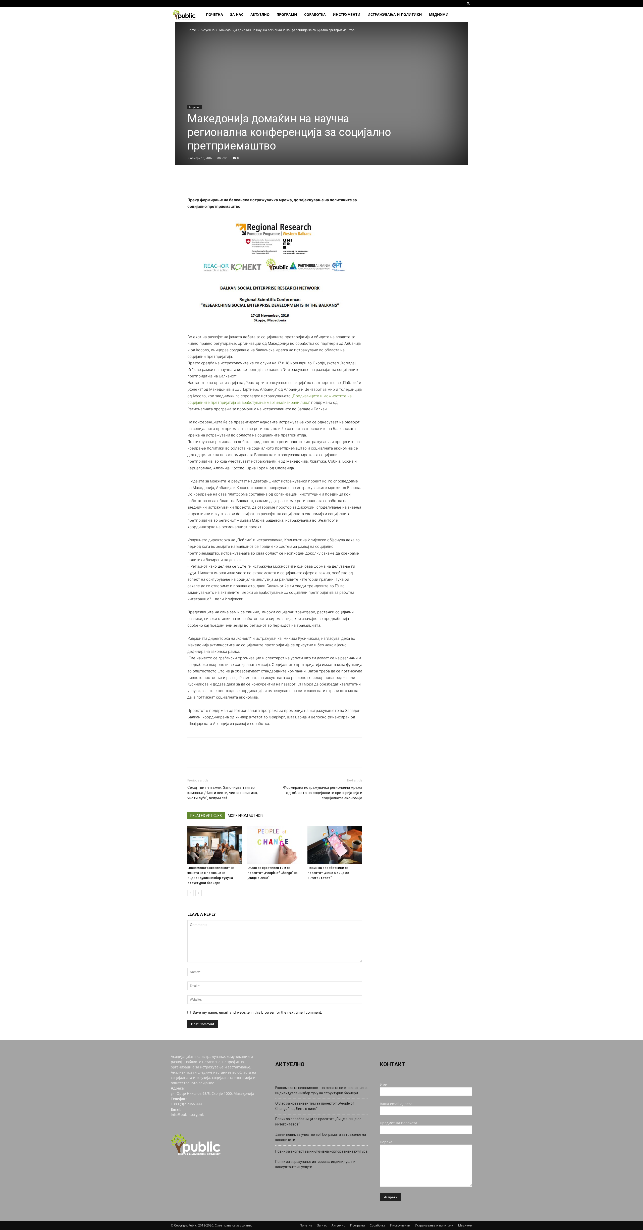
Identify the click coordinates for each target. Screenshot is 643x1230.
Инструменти (346, 14)
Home (191, 30)
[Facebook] (192, 182)
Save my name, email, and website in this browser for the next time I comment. (257, 1012)
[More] (239, 182)
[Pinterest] (215, 182)
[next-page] (198, 893)
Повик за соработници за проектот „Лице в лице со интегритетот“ (328, 873)
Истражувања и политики (394, 14)
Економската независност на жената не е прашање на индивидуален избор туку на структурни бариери (321, 1090)
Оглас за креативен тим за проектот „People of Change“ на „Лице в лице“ (272, 873)
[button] (468, 3)
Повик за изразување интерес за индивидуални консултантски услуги (315, 1164)
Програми (287, 14)
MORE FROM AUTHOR (245, 816)
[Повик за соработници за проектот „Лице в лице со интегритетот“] (334, 845)
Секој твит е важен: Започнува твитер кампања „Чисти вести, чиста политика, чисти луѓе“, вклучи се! (222, 792)
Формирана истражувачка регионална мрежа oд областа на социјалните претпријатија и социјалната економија (322, 792)
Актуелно (260, 14)
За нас (236, 14)
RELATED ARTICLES (206, 816)
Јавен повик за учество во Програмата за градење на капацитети (320, 1137)
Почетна (214, 14)
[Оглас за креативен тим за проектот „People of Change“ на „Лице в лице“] (274, 845)
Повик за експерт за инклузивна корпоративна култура (321, 1151)
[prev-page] (190, 893)
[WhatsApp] (227, 182)
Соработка (315, 14)
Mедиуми (439, 14)
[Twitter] (204, 182)
